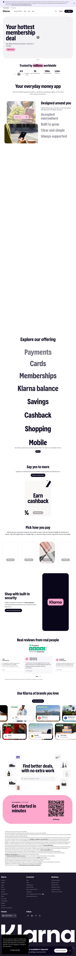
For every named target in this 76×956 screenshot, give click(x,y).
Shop (25, 11)
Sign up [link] (38, 451)
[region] (15, 944)
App (29, 11)
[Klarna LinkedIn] (32, 915)
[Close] (27, 936)
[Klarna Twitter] (36, 915)
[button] (74, 3)
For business (13, 8)
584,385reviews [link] (40, 651)
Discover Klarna (18, 11)
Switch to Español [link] (61, 950)
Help (33, 11)
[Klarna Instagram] (39, 915)
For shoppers (6, 8)
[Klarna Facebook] (28, 915)
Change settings (15, 950)
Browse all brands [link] (38, 701)
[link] (10, 552)
